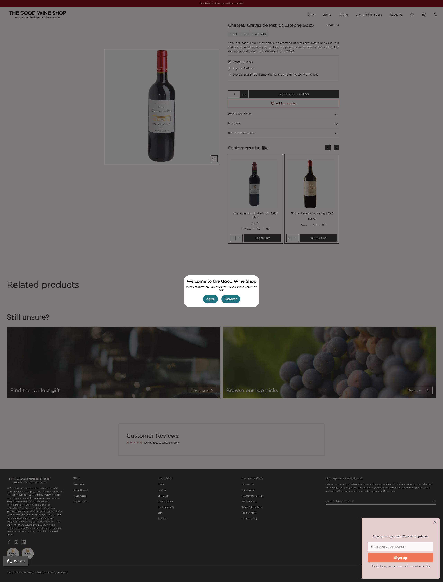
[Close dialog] (435, 522)
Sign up (400, 557)
